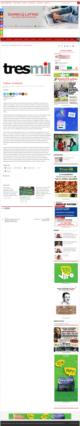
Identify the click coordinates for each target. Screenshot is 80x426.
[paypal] (69, 3)
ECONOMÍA (33, 39)
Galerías (72, 39)
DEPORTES (26, 39)
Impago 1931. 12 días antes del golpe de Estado (42, 219)
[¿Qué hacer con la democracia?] (44, 193)
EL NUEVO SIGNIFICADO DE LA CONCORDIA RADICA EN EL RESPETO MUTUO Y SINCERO (70, 249)
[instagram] (67, 3)
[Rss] (61, 3)
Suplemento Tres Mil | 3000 (16, 45)
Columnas (46, 3)
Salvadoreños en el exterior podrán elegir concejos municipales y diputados (25, 197)
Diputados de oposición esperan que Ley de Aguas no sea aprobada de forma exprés (12, 220)
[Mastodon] (1, 25)
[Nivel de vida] (11, 193)
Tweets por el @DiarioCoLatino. (62, 323)
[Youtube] (66, 3)
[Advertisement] (40, 32)
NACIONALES (9, 39)
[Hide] (0, 38)
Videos (67, 39)
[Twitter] (64, 3)
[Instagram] (20, 93)
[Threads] (23, 93)
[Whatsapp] (7, 93)
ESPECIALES (40, 39)
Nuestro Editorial (17, 3)
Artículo (7, 208)
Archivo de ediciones (59, 39)
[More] (26, 93)
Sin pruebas (66, 255)
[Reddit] (1, 16)
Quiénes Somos (31, 3)
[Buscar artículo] (78, 3)
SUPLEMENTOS (48, 39)
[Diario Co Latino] (40, 17)
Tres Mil (6, 86)
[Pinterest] (1, 22)
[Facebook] (62, 3)
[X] (10, 93)
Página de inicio (5, 45)
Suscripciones (40, 3)
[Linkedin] (13, 93)
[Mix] (1, 29)
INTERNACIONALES (18, 39)
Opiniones (24, 3)
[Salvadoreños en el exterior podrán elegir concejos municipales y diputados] (26, 191)
